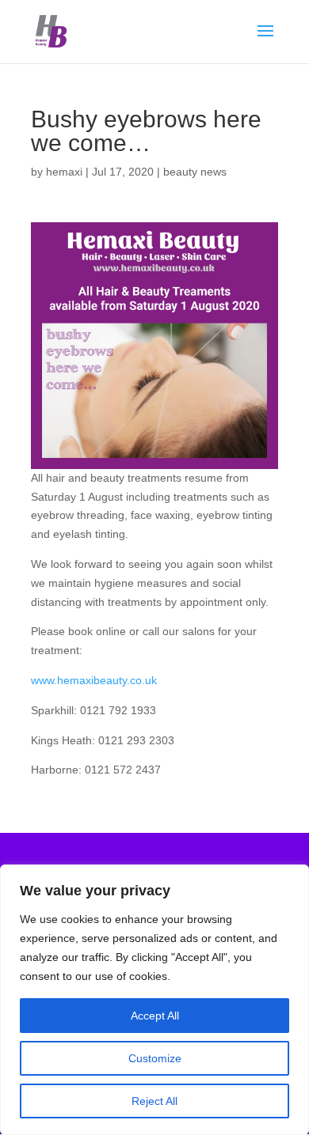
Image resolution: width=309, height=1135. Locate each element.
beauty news (195, 171)
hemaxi (64, 171)
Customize (154, 1058)
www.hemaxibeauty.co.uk (94, 680)
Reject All (154, 1101)
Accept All (155, 1015)
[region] (154, 999)
